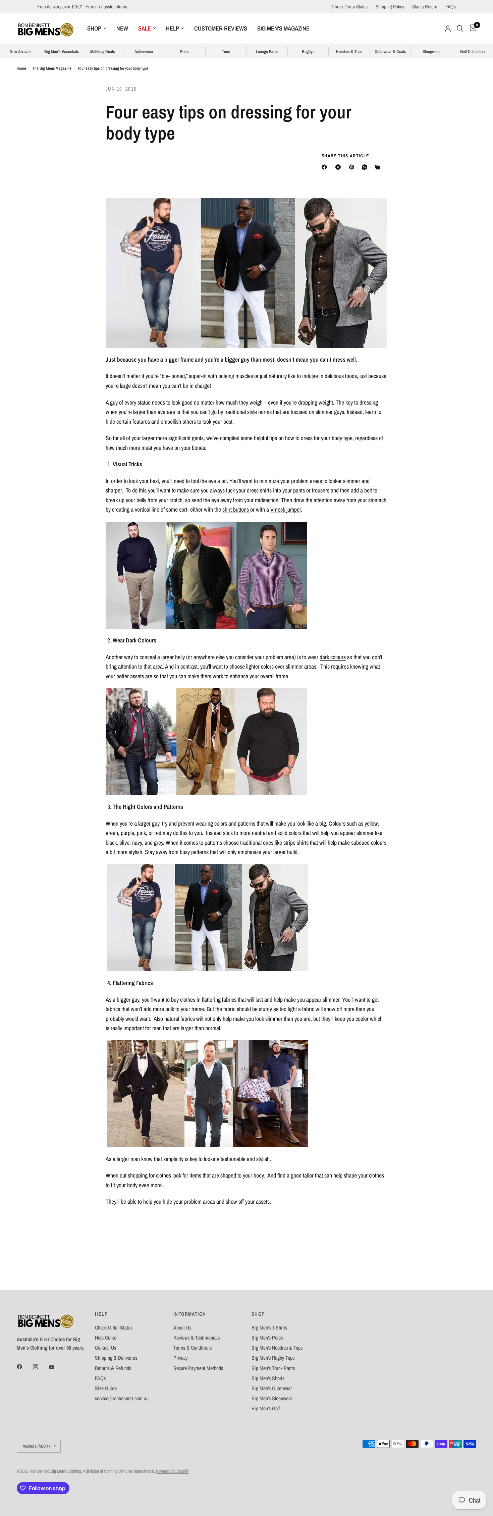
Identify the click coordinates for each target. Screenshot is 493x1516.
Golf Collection (472, 51)
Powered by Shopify (172, 1471)
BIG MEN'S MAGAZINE (283, 28)
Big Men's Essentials (61, 51)
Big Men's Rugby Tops (273, 1357)
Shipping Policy (390, 6)
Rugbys (308, 51)
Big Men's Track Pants (273, 1368)
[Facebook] (326, 167)
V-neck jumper (285, 510)
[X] (339, 167)
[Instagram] (40, 1366)
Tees (226, 51)
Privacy (180, 1357)
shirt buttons (236, 510)
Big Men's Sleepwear (272, 1398)
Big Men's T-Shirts (269, 1327)
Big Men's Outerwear (272, 1388)
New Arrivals (21, 51)
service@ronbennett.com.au (122, 1398)
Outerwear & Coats (390, 51)
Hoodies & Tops (349, 51)
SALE (144, 28)
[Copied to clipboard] (379, 167)
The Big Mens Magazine (52, 68)
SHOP (94, 28)
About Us (182, 1327)
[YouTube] (56, 1367)
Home (21, 68)
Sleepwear (431, 51)
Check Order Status (350, 6)
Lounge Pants (267, 51)
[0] (471, 28)
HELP (172, 28)
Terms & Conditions (192, 1347)
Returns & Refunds (113, 1368)
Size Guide (106, 1388)
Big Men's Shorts (268, 1378)
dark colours (333, 657)
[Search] (460, 28)
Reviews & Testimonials (196, 1337)
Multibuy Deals (102, 51)
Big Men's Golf (266, 1408)
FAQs (450, 6)
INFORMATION (189, 1314)
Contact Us (105, 1347)
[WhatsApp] (366, 167)
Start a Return (424, 6)
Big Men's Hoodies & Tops (277, 1347)
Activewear (143, 51)
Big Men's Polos (267, 1337)
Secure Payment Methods (198, 1368)
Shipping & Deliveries (116, 1357)
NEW (122, 28)
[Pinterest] (353, 167)
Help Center (106, 1337)
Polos (184, 51)
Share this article (345, 156)
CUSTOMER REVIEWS (220, 28)
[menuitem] (96, 28)
